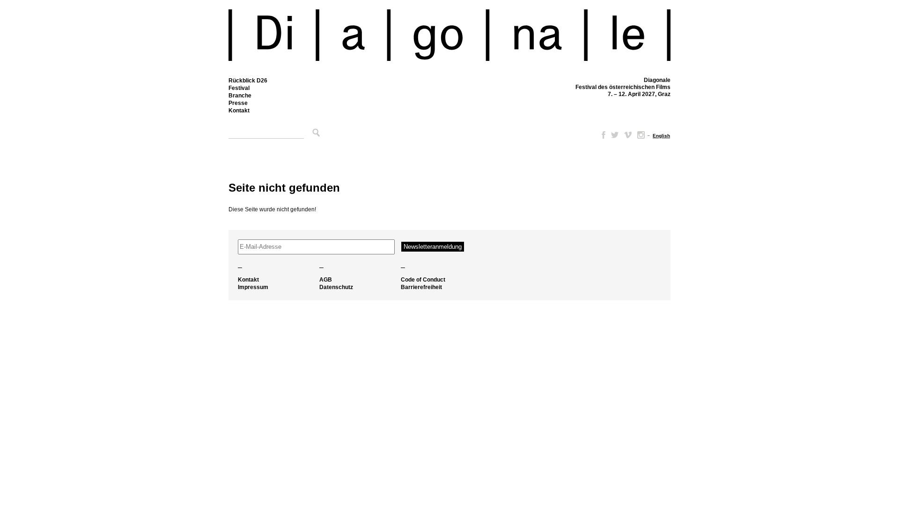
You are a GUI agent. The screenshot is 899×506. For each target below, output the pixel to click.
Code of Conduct (423, 279)
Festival (239, 88)
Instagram (641, 135)
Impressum (253, 287)
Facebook (601, 135)
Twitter (615, 135)
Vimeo (628, 135)
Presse (238, 103)
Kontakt (239, 110)
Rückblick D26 (247, 80)
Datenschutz (336, 287)
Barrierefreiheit (421, 287)
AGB (325, 279)
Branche (239, 95)
